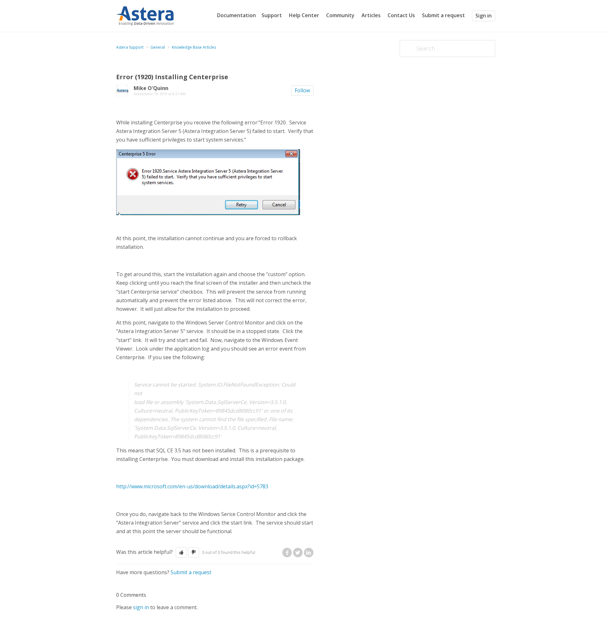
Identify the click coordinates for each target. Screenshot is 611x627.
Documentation (236, 15)
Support (272, 15)
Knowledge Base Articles (194, 47)
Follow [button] (302, 90)
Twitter (298, 552)
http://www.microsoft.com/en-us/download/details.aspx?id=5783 (192, 486)
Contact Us (401, 15)
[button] (181, 552)
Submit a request (443, 15)
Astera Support (130, 47)
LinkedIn (308, 552)
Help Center (304, 15)
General (158, 47)
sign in (141, 607)
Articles (371, 15)
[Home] (145, 15)
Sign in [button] (483, 15)
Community (340, 15)
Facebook (287, 552)
